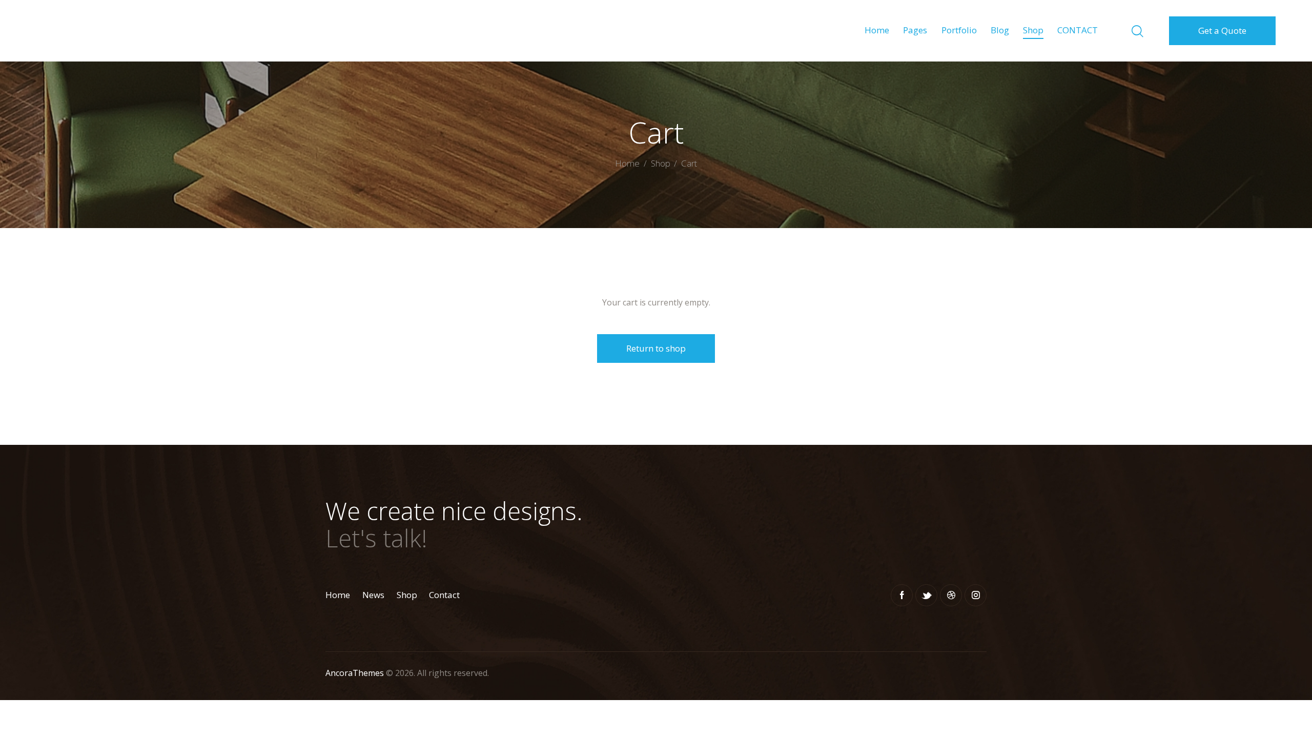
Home (627, 164)
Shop (660, 163)
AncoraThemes (354, 673)
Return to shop (656, 348)
